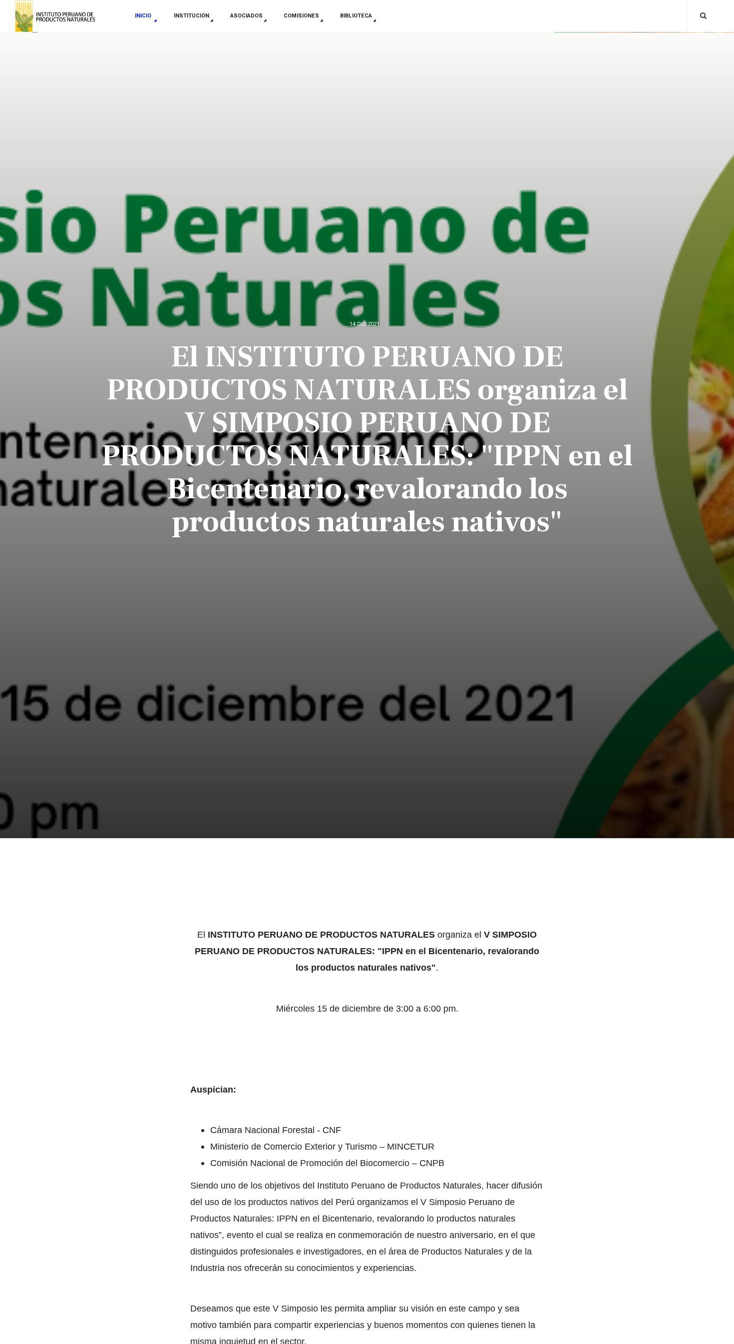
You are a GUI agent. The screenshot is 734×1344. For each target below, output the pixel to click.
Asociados (246, 15)
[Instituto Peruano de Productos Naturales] (55, 16)
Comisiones (301, 15)
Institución (191, 15)
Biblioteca (356, 15)
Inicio (144, 15)
